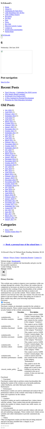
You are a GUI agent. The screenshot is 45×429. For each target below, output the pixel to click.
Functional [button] (4, 377)
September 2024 (10, 116)
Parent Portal (9, 31)
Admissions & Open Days (13, 11)
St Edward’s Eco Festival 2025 (15, 96)
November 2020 (10, 144)
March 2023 (9, 121)
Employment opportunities (13, 30)
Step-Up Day (5, 82)
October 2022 (9, 123)
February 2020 (10, 155)
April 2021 (8, 138)
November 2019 (10, 161)
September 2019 (10, 165)
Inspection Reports (27, 257)
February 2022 (10, 125)
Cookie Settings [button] (6, 267)
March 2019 (9, 174)
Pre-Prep (8, 18)
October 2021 (9, 131)
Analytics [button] (4, 396)
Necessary (6, 302)
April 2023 (8, 119)
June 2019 (8, 168)
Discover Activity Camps (13, 26)
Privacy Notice (15, 257)
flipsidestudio (16, 261)
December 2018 (10, 180)
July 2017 (8, 210)
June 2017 (8, 212)
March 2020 (9, 153)
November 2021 (10, 129)
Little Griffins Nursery (12, 14)
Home (7, 7)
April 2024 (8, 118)
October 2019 (9, 163)
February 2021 (10, 142)
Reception (8, 16)
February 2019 (10, 176)
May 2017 (8, 214)
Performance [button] (5, 387)
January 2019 (9, 178)
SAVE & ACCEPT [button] (7, 423)
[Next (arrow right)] (4, 427)
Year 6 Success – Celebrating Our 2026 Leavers (21, 92)
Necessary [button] (4, 300)
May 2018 (8, 191)
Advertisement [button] (5, 406)
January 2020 (9, 157)
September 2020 (10, 148)
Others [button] (3, 416)
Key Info (8, 24)
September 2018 (10, 185)
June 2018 (8, 189)
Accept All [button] (15, 267)
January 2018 (9, 199)
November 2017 (10, 202)
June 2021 (8, 135)
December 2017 (10, 201)
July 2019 (8, 167)
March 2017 (9, 216)
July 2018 (8, 187)
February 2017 (10, 217)
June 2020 (8, 152)
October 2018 (9, 184)
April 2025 (8, 112)
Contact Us (38, 257)
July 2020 (8, 150)
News (7, 22)
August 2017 (9, 208)
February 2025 (10, 114)
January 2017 (9, 219)
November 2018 (10, 182)
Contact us (8, 28)
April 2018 (8, 193)
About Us (8, 9)
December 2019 (10, 159)
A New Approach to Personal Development (19, 98)
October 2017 (9, 204)
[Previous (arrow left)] (2, 427)
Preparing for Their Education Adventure (18, 100)
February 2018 (10, 197)
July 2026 (8, 110)
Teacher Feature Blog (12, 232)
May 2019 (8, 170)
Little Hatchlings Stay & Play (14, 13)
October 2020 (9, 146)
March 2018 (9, 195)
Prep (6, 20)
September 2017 (10, 206)
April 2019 (8, 172)
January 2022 (9, 127)
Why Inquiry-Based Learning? (15, 94)
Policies (6, 257)
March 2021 (9, 140)
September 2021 (10, 133)
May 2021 (8, 136)
